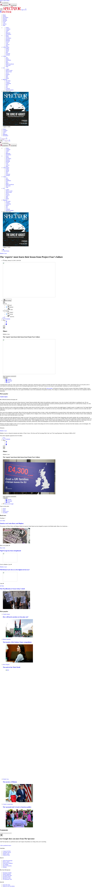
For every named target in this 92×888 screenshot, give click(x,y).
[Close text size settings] (4, 302)
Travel (7, 73)
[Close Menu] (1, 141)
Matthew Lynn (3, 430)
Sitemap (5, 867)
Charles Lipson (3, 396)
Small (10, 305)
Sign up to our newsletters (9, 886)
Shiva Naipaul (6, 664)
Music (7, 62)
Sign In (23, 9)
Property (8, 74)
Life (4, 67)
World (7, 51)
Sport (7, 75)
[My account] (26, 9)
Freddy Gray (6, 779)
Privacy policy (6, 862)
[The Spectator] (12, 9)
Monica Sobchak (7, 639)
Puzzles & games (10, 90)
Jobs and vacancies (7, 865)
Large (11, 309)
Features (8, 82)
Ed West (2, 586)
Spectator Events (6, 878)
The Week (8, 80)
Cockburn (8, 29)
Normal (11, 314)
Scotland (8, 55)
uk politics (5, 512)
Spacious (12, 316)
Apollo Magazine (7, 874)
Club (4, 22)
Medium (11, 307)
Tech (7, 31)
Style (7, 77)
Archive (5, 24)
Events (4, 21)
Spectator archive (7, 876)
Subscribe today (6, 884)
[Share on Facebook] (6, 321)
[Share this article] (4, 326)
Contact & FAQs (7, 851)
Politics (7, 27)
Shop (4, 25)
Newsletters (5, 17)
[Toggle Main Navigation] (1, 9)
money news (6, 511)
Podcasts (5, 18)
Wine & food (9, 71)
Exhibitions (8, 60)
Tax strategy (5, 864)
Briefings (5, 20)
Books (7, 58)
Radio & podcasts (10, 64)
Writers (4, 16)
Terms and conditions (8, 863)
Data (7, 52)
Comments (7, 319)
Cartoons (8, 88)
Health (7, 78)
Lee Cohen (2, 520)
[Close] (1, 835)
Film (7, 61)
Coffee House (6, 47)
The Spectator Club (7, 879)
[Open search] (1, 138)
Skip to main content (4, 0)
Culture (7, 30)
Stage (7, 66)
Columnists (8, 83)
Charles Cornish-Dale (8, 804)
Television (8, 65)
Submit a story (6, 853)
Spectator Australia (7, 872)
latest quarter (49, 388)
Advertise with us (7, 852)
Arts (7, 57)
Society (7, 49)
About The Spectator (7, 860)
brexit (4, 510)
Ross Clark (2, 547)
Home (4, 15)
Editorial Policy (6, 855)
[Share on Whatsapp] (6, 324)
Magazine (8, 33)
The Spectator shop (7, 875)
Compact (11, 312)
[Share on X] (6, 323)
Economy (8, 53)
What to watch (9, 70)
